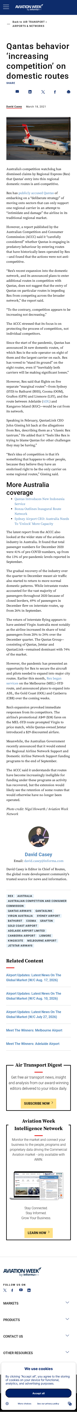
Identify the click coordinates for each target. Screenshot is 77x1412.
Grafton (46, 920)
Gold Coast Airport (22, 925)
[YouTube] (21, 1291)
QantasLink (44, 911)
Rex (10, 896)
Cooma (31, 920)
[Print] (69, 92)
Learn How (37, 1233)
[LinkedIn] (29, 1291)
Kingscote (15, 940)
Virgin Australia (20, 915)
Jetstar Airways (20, 945)
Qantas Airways (19, 911)
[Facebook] (13, 1291)
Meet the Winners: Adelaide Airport (32, 1044)
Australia (24, 896)
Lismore (45, 935)
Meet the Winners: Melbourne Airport (34, 1030)
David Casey (14, 106)
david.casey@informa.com (43, 861)
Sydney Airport (48, 915)
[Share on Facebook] (56, 92)
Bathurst (15, 920)
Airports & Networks (28, 26)
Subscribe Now (37, 1103)
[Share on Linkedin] (30, 92)
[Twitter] (5, 1291)
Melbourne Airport (41, 940)
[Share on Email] (17, 92)
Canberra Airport (21, 935)
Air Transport (34, 21)
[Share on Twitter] (43, 92)
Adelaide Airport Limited (26, 930)
